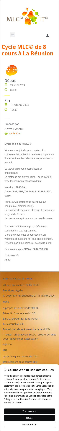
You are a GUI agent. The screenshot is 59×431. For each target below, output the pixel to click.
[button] (12, 34)
